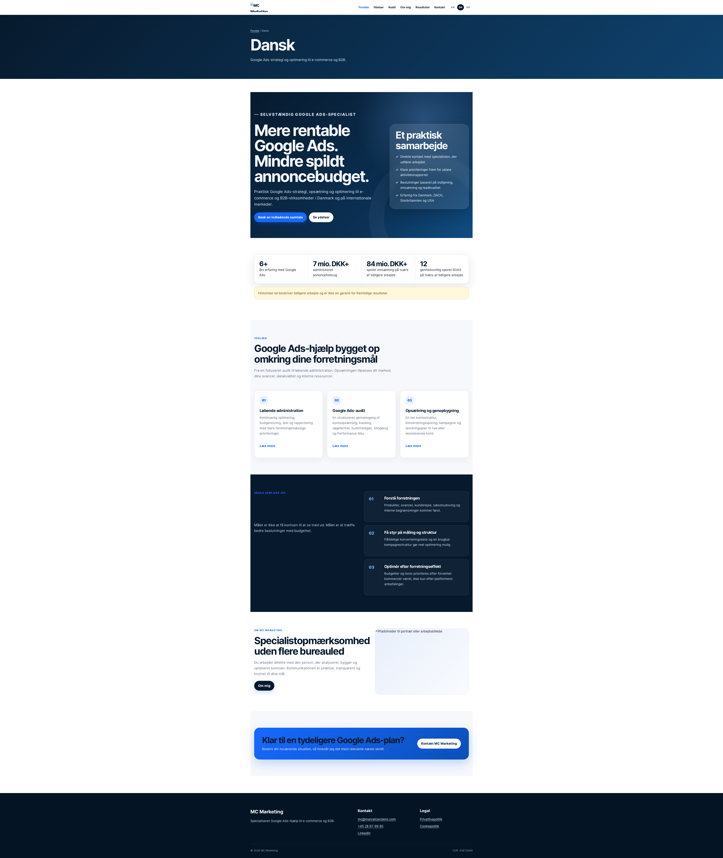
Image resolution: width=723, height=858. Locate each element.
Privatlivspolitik (431, 819)
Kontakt (439, 7)
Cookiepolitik (429, 826)
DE (468, 7)
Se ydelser (321, 217)
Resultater (423, 7)
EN (453, 7)
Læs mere (267, 446)
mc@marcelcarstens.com (377, 819)
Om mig (405, 7)
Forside (364, 7)
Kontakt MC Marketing (439, 743)
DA (460, 7)
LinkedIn (364, 833)
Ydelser (378, 7)
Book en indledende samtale (280, 217)
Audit (392, 7)
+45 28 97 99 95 (370, 826)
